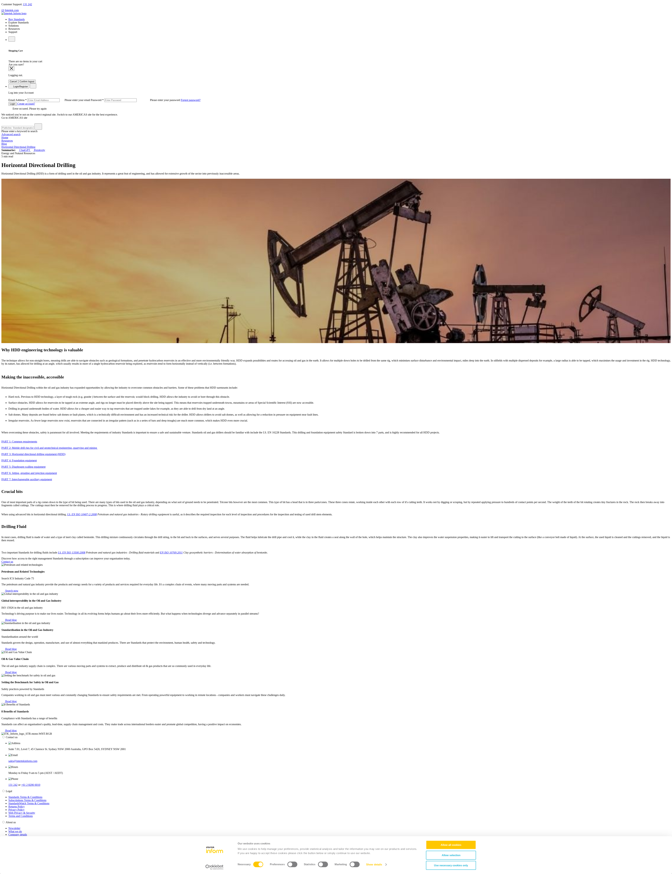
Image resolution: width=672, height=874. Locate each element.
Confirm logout (27, 81)
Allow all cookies (451, 844)
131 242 (27, 4)
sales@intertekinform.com (22, 761)
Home (4, 137)
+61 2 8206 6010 (30, 784)
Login (12, 104)
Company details (17, 834)
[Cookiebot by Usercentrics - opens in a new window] (214, 867)
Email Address (49, 100)
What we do (15, 831)
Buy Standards (16, 19)
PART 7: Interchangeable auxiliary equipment (26, 479)
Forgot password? (191, 100)
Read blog (11, 619)
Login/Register (20, 86)
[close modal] (11, 68)
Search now (11, 590)
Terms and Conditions (20, 815)
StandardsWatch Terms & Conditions (28, 803)
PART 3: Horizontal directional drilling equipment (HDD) (33, 454)
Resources (7, 140)
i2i (2, 10)
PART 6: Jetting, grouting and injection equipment (29, 473)
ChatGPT (25, 150)
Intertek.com (12, 10)
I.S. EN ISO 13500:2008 (71, 552)
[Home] (13, 13)
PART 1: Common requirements (19, 441)
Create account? (26, 103)
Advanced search (10, 134)
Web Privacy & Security (21, 812)
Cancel (13, 81)
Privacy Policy (16, 809)
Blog (4, 143)
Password (136, 100)
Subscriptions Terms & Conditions (27, 800)
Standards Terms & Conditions (25, 797)
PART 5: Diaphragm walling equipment (23, 466)
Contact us (7, 561)
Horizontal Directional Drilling (18, 146)
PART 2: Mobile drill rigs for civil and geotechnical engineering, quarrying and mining (49, 447)
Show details (374, 864)
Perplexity (39, 150)
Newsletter (14, 828)
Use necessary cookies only (451, 865)
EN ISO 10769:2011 (171, 552)
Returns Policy (16, 806)
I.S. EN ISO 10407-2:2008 (82, 514)
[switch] (292, 864)
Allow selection (451, 855)
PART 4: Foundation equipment (19, 460)
